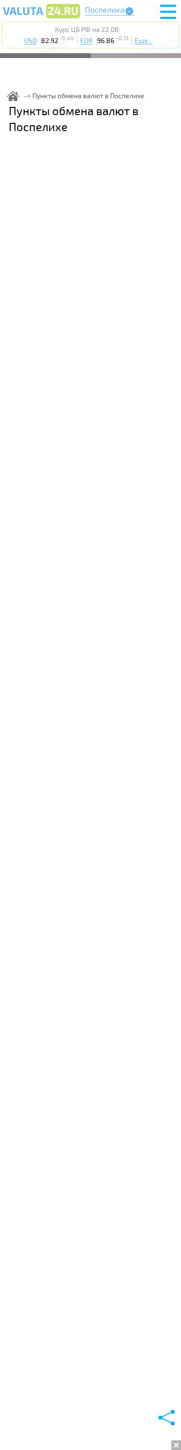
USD (30, 41)
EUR (86, 41)
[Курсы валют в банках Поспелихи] (41, 18)
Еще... (144, 41)
